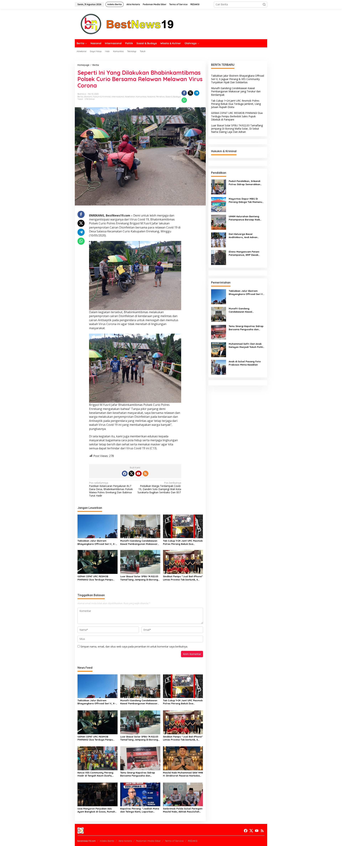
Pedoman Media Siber (148, 840)
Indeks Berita (107, 840)
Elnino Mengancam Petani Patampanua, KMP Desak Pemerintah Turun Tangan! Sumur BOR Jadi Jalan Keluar (246, 253)
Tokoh (80, 99)
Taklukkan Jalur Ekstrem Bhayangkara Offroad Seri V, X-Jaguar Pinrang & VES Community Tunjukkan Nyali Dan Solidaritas (96, 542)
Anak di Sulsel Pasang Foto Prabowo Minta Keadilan (245, 363)
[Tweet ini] (190, 93)
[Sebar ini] (184, 93)
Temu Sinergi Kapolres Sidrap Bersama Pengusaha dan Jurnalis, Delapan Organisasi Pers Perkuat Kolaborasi (137, 774)
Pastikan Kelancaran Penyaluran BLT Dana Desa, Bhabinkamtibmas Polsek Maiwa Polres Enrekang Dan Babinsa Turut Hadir (111, 489)
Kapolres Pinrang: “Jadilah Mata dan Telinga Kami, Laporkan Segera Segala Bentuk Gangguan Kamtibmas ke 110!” (140, 810)
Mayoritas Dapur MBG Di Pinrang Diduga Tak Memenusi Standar (246, 200)
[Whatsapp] (184, 100)
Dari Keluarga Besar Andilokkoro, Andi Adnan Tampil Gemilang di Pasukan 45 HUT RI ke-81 (245, 236)
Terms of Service (174, 840)
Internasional (118, 96)
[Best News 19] (127, 23)
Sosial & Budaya (173, 96)
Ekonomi (88, 96)
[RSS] (145, 473)
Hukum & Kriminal (102, 96)
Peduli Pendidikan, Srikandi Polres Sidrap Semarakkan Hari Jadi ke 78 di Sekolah (244, 183)
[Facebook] (125, 473)
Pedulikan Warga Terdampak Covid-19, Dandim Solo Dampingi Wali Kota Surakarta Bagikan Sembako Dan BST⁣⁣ (159, 487)
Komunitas (141, 96)
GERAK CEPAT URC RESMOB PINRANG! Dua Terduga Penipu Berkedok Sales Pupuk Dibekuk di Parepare (96, 578)
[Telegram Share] (196, 93)
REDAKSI (193, 840)
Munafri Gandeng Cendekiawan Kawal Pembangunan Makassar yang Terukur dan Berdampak (138, 542)
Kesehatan (130, 96)
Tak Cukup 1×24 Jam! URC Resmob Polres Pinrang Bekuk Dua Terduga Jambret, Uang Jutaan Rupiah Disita (183, 542)
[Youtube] (138, 473)
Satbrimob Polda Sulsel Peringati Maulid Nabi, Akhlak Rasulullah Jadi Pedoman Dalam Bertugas (182, 810)
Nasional (151, 96)
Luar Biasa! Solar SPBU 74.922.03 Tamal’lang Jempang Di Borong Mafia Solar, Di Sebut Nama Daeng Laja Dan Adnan (139, 578)
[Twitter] (131, 473)
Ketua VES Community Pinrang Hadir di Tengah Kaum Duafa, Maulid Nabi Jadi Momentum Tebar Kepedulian (95, 774)
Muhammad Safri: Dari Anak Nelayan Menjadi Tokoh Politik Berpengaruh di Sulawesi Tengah (246, 345)
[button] (264, 4)
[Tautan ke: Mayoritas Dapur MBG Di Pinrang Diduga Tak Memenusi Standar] (218, 204)
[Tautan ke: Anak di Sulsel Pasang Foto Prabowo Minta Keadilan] (218, 367)
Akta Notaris (125, 840)
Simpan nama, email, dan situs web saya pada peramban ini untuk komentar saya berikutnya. (134, 646)
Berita (80, 96)
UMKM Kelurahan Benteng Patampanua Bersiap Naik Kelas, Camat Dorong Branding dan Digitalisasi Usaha (244, 218)
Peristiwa (160, 96)
